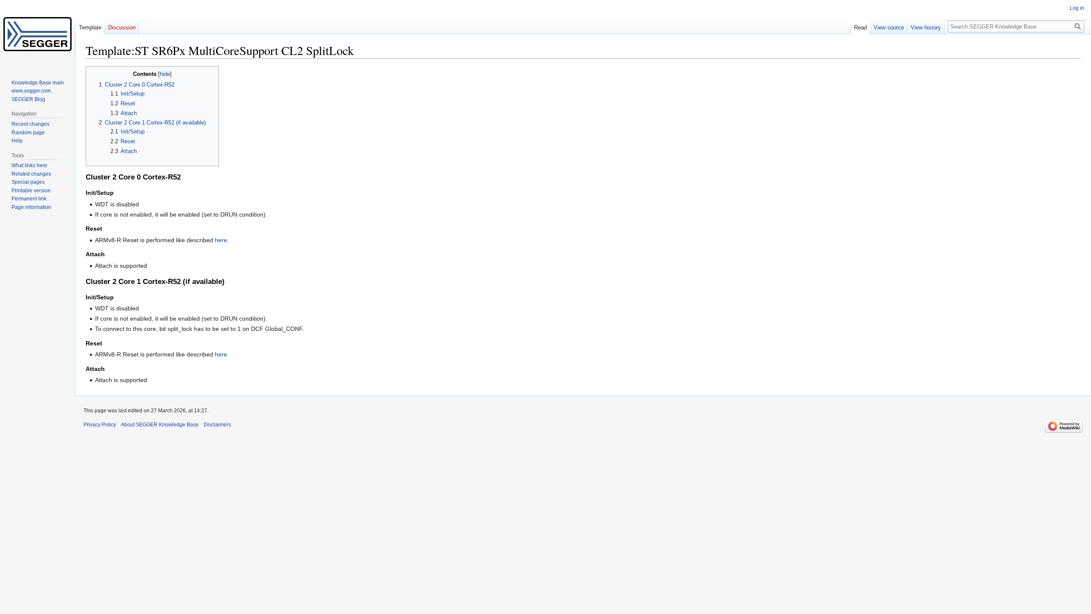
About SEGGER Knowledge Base (160, 425)
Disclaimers (217, 425)
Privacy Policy (100, 425)
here (221, 240)
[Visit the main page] (37, 34)
